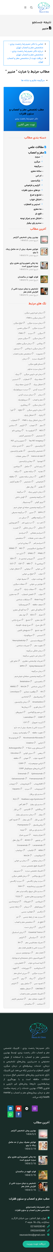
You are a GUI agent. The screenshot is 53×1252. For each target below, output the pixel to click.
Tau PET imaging (36, 440)
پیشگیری (24, 405)
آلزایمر (22, 425)
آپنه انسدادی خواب (35, 963)
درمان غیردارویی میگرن (34, 313)
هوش (26, 758)
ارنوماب (12, 784)
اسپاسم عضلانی (36, 533)
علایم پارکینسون (16, 451)
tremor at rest (37, 456)
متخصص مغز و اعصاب (22, 353)
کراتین (40, 743)
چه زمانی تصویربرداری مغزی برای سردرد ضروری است (22, 1158)
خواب (40, 574)
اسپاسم (22, 533)
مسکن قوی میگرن (35, 364)
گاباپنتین (27, 809)
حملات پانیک (29, 589)
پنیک (17, 374)
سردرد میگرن (37, 328)
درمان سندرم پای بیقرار (25, 814)
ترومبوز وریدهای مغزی (34, 896)
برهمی (40, 753)
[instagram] (35, 1108)
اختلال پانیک (29, 415)
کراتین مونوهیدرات (35, 763)
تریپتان (27, 906)
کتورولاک (27, 901)
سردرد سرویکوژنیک (20, 389)
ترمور (28, 446)
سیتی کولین (28, 753)
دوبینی (40, 558)
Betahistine (25, 681)
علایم (41, 487)
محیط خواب (22, 579)
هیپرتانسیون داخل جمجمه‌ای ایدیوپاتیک (27, 958)
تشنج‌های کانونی (23, 630)
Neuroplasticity (19, 640)
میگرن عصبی (22, 328)
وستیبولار (26, 502)
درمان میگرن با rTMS (34, 318)
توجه (22, 830)
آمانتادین (25, 696)
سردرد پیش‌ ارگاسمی (35, 881)
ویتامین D (39, 563)
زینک (31, 978)
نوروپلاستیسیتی (36, 640)
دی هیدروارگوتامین (35, 712)
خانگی (40, 528)
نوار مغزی (39, 620)
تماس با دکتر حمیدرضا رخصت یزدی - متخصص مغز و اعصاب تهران (25, 46)
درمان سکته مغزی (26, 476)
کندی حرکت (16, 446)
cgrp (20, 410)
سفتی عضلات (21, 456)
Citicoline (15, 753)
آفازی (41, 476)
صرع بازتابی (16, 620)
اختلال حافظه (25, 988)
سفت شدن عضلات (35, 538)
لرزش (40, 927)
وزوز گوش (39, 502)
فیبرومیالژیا (23, 604)
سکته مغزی (29, 471)
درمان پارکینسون (21, 702)
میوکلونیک (28, 635)
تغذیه (40, 471)
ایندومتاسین (14, 901)
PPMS (40, 553)
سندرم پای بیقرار (36, 804)
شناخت (40, 1004)
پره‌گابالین (39, 809)
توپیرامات (25, 968)
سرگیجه (20, 492)
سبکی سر (23, 517)
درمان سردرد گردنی (26, 394)
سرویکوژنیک (23, 399)
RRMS (12, 548)
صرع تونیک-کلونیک (23, 625)
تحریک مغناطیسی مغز (34, 942)
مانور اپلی (14, 661)
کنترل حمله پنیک (22, 384)
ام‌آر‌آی (40, 978)
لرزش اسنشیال (18, 932)
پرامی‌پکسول (38, 825)
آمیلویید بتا (30, 430)
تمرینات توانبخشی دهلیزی (32, 661)
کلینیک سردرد (37, 359)
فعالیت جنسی (27, 912)
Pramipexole (23, 825)
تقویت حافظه (37, 732)
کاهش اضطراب (27, 594)
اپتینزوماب (38, 789)
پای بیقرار (26, 819)
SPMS (30, 553)
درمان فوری (38, 707)
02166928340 (38, 1227)
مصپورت (39, 353)
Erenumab (22, 773)
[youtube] (18, 1108)
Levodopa (14, 691)
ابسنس (40, 635)
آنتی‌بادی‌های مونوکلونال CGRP (31, 768)
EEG (32, 615)
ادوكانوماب (38, 855)
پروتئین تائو (16, 430)
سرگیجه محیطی (18, 512)
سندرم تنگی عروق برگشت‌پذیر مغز (29, 891)
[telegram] (27, 1108)
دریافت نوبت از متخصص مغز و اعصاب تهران (25, 60)
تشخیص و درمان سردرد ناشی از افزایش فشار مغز (22, 1185)
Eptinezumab (37, 773)
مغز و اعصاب (38, 399)
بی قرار (16, 809)
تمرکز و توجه (38, 835)
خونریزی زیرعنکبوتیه (35, 886)
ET (42, 937)
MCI (41, 430)
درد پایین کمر (27, 522)
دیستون (17, 348)
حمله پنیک (38, 379)
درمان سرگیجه (37, 671)
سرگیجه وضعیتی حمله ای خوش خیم (28, 507)
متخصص (19, 538)
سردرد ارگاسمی (16, 881)
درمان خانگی (28, 528)
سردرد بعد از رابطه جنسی (33, 917)
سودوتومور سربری (23, 952)
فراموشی (39, 481)
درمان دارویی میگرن (35, 410)
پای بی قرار (39, 819)
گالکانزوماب (38, 784)
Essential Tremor (36, 932)
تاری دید (19, 553)
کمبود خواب (38, 758)
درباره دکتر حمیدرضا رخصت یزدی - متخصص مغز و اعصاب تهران (26, 53)
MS (21, 548)
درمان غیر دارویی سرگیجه (33, 655)
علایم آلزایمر (14, 481)
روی (23, 978)
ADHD (27, 840)
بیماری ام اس (23, 543)
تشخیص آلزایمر (25, 435)
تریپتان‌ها (25, 707)
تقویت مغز (38, 645)
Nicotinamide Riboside (33, 737)
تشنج (28, 620)
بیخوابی (27, 569)
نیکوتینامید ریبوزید (20, 732)
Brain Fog (39, 599)
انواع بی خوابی (28, 574)
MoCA (23, 686)
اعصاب (32, 425)
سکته (16, 471)
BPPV (40, 512)
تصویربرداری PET (17, 440)
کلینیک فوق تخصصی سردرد (32, 865)
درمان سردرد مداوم (35, 369)
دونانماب (19, 850)
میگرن (40, 333)
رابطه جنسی (14, 906)
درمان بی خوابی (20, 860)
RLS (15, 799)
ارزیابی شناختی (37, 686)
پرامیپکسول (38, 696)
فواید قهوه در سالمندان (26, 1171)
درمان (24, 359)
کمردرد (16, 528)
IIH (19, 942)
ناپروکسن (39, 901)
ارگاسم (40, 912)
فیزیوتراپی (13, 522)
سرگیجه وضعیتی (36, 497)
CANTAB (39, 988)
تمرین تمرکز (24, 835)
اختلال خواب (15, 569)
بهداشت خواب (37, 579)
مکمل (27, 466)
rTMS (20, 333)
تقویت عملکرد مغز (35, 999)
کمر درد (40, 522)
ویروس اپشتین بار (26, 558)
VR (41, 691)
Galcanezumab (18, 778)
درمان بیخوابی (37, 860)
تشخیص (39, 435)
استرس (15, 379)
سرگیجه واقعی (37, 517)
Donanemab (22, 845)
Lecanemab (38, 845)
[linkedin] (10, 1108)
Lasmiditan (28, 717)
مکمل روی (25, 983)
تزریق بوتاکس (37, 876)
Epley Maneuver (36, 666)
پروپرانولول (38, 906)
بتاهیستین (38, 681)
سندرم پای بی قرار (36, 830)
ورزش (16, 589)
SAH (20, 886)
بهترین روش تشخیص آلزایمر (23, 1130)
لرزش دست (29, 927)
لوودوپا (40, 461)
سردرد (30, 333)
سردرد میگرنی (37, 973)
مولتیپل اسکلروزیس (35, 548)
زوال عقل (30, 487)
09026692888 (38, 1231)
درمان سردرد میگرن (35, 323)
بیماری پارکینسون (26, 461)
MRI (28, 563)
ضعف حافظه (38, 604)
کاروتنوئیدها (14, 737)
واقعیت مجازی (30, 691)
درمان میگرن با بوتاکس (34, 348)
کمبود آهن (13, 819)
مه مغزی (13, 594)
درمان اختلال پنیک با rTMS (32, 420)
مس (14, 978)
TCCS (17, 896)
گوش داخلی (20, 497)
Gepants (16, 789)
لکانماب (30, 850)
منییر (31, 512)
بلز (17, 917)
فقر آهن (22, 804)
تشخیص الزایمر (17, 999)
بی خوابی (39, 569)
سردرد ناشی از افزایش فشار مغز (30, 947)
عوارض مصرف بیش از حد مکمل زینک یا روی (22, 1144)
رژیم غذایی (38, 466)
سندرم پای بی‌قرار (36, 794)
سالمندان (28, 1004)
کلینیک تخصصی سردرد (34, 871)
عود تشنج (39, 630)
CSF (20, 563)
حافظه (12, 476)
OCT (12, 563)
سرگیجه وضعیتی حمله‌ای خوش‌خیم (29, 676)
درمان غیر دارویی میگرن (33, 374)
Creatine (30, 743)
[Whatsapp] (10, 1114)
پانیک (41, 415)
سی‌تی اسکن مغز (20, 973)
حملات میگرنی (19, 584)
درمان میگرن (38, 338)
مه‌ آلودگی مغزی (19, 609)
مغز (41, 425)
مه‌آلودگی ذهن (37, 609)
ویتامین (17, 466)
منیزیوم (17, 871)
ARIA (40, 850)
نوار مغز (22, 615)
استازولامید (38, 968)
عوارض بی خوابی (36, 584)
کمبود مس (38, 983)
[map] (18, 1114)
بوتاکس (40, 343)
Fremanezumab (36, 778)
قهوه (15, 968)
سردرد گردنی (38, 389)
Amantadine (37, 702)
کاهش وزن (19, 963)
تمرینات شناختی (23, 645)
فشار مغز (39, 952)
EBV (12, 558)
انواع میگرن (18, 323)
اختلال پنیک (38, 384)
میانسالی (32, 937)
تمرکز (41, 615)
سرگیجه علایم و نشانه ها (33, 80)
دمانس (12, 425)
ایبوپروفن (19, 712)
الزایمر (13, 983)
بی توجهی (39, 840)
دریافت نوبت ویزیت (36, 1244)
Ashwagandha (15, 748)
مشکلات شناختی (23, 599)
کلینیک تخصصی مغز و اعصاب (31, 993)
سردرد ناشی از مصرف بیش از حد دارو (28, 727)
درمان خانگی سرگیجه (34, 650)
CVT (25, 722)
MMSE (13, 686)
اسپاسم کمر (38, 543)
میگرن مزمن (23, 338)
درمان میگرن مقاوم (24, 343)
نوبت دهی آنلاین (26, 124)
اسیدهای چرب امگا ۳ (34, 748)
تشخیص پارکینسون (35, 451)
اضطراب (26, 379)
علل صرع (39, 625)
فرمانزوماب (24, 784)
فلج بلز (40, 922)
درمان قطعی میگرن (19, 876)
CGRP (40, 717)
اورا (12, 410)
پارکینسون (39, 446)
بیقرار (41, 814)
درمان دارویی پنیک (35, 492)
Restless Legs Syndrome (32, 799)
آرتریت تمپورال (37, 722)
